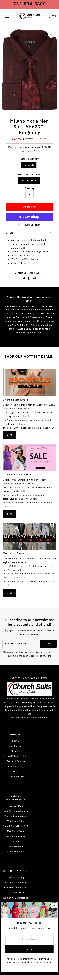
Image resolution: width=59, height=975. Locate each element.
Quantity (29, 188)
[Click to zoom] (51, 34)
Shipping (15, 750)
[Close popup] (54, 905)
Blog (15, 771)
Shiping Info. (36, 273)
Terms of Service (16, 761)
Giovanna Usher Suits (15, 882)
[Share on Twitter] (29, 279)
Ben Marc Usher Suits (15, 887)
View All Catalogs (15, 877)
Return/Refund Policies (15, 756)
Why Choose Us (15, 776)
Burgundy (29, 165)
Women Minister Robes (15, 897)
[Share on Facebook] (24, 279)
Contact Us (16, 745)
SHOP (9, 435)
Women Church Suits (15, 815)
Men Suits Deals (15, 831)
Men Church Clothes (16, 836)
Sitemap (15, 841)
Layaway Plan (16, 805)
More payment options (29, 224)
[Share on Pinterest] (34, 279)
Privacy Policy (15, 766)
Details (9, 232)
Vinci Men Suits (15, 820)
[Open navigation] (9, 16)
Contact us (20, 273)
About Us (16, 740)
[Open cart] (54, 16)
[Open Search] (48, 16)
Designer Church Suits (16, 810)
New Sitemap (16, 846)
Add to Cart (29, 206)
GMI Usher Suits (15, 892)
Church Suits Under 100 (16, 826)
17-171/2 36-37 (28, 180)
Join (48, 643)
